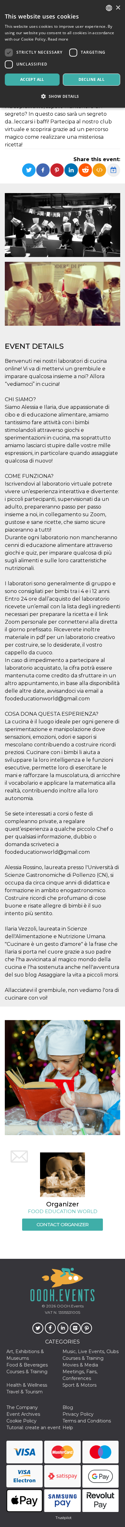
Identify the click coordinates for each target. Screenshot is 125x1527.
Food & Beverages (27, 1365)
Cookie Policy (21, 1421)
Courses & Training (83, 1358)
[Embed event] (99, 170)
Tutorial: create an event (33, 1427)
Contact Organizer (62, 1224)
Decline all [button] (91, 79)
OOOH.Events (70, 1306)
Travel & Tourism (24, 1392)
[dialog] (62, 54)
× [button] (117, 7)
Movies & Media (80, 1365)
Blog (68, 1407)
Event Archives (23, 1414)
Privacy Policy (78, 1414)
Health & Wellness (26, 1385)
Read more (58, 39)
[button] (62, 96)
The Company (22, 1407)
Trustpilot (63, 1517)
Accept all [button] (32, 79)
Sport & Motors (79, 1385)
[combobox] (109, 8)
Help (68, 1427)
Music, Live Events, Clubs (91, 1351)
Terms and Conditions (87, 1421)
